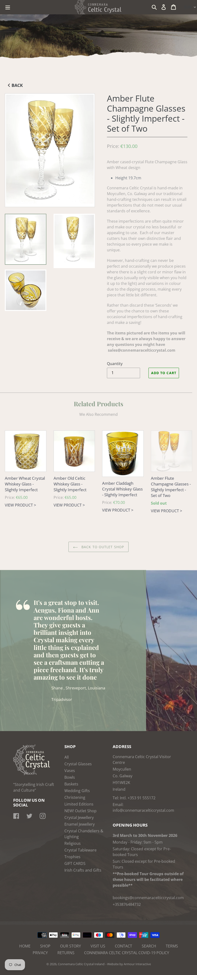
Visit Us (98, 946)
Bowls (69, 777)
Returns (65, 952)
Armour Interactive (137, 964)
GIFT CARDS (75, 863)
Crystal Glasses (78, 763)
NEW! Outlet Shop (80, 810)
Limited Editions (78, 804)
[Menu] (8, 6)
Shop (45, 946)
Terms (172, 946)
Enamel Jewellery (79, 824)
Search (149, 946)
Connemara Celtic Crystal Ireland (81, 964)
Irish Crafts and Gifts (82, 870)
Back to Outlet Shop (102, 547)
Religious (72, 843)
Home (25, 946)
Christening (74, 797)
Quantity (115, 363)
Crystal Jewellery (79, 817)
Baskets (71, 784)
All (66, 757)
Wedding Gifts (77, 790)
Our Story (70, 946)
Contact (123, 946)
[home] (31, 774)
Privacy (40, 952)
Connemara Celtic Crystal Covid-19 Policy (126, 952)
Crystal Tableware (80, 850)
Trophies (72, 856)
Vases (69, 770)
